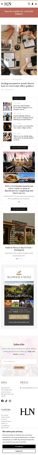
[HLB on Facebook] (2, 403)
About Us (4, 421)
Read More (8, 89)
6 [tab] (22, 261)
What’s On (4, 426)
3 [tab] (18, 261)
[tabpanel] (19, 176)
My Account (4, 417)
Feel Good (5, 79)
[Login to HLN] (32, 4)
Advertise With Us (6, 424)
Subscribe (19, 370)
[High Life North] (27, 414)
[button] (2, 4)
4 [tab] (19, 261)
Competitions (5, 428)
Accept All (19, 446)
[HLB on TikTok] (6, 403)
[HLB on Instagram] (10, 403)
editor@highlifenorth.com (30, 390)
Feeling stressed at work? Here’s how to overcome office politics (17, 84)
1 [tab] (15, 261)
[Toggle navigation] (36, 4)
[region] (19, 441)
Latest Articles (5, 419)
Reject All (19, 451)
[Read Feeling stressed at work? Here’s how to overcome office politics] (19, 50)
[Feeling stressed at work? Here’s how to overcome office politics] (7, 4)
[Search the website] (28, 4)
